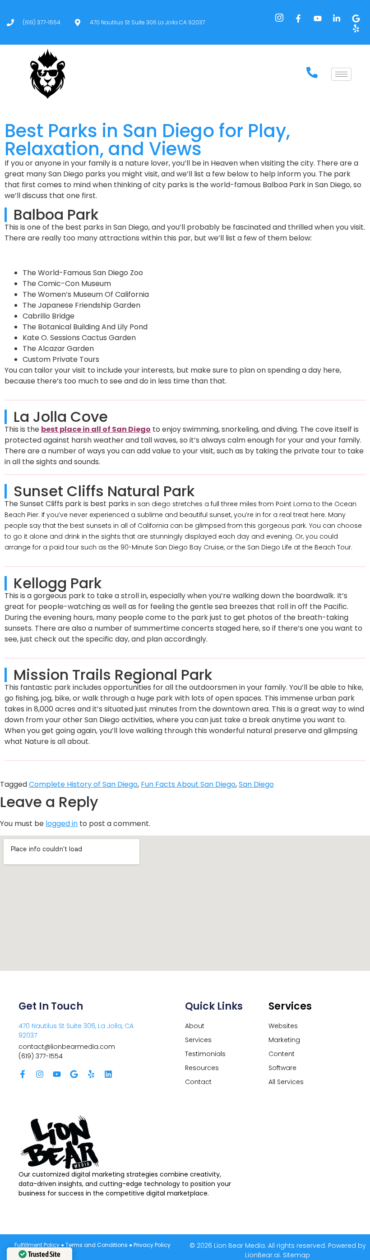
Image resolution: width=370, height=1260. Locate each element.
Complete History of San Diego (83, 784)
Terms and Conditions (96, 1245)
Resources (202, 1067)
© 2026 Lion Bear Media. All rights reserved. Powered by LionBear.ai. (278, 1250)
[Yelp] (91, 1074)
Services (198, 1039)
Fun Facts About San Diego (188, 784)
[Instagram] (40, 1074)
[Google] (74, 1074)
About (194, 1025)
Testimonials (205, 1053)
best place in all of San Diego (96, 429)
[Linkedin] (108, 1074)
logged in (62, 823)
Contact (198, 1081)
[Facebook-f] (22, 1074)
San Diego (256, 784)
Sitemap (296, 1255)
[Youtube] (57, 1074)
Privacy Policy (152, 1245)
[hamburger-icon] (341, 74)
